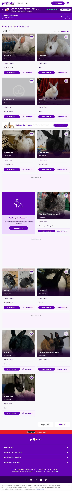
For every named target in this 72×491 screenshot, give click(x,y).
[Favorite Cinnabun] (31, 134)
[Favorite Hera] (31, 333)
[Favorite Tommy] (66, 81)
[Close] (69, 486)
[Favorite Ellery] (31, 272)
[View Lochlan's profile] (53, 47)
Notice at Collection (53, 469)
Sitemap (33, 469)
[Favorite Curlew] (31, 37)
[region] (36, 487)
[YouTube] (41, 480)
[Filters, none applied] (67, 16)
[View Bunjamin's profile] (18, 387)
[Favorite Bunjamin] (31, 377)
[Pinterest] (46, 480)
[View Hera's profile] (18, 343)
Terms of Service (41, 469)
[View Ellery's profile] (18, 282)
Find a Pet (20, 3)
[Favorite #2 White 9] (31, 81)
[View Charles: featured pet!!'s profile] (53, 205)
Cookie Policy (38, 471)
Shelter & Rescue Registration (20, 469)
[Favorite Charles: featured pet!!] (66, 195)
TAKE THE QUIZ (61, 125)
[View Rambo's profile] (53, 282)
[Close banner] (2, 9)
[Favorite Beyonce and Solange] (66, 333)
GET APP (65, 9)
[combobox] (65, 31)
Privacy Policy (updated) (18, 471)
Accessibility (30, 471)
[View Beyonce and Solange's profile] (53, 343)
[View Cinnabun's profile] (18, 144)
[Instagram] (36, 480)
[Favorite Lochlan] (66, 37)
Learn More (19, 228)
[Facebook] (26, 480)
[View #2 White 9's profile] (18, 91)
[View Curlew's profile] (18, 47)
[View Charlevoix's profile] (53, 144)
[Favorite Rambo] (66, 272)
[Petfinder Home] (8, 3)
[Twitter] (31, 480)
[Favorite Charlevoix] (66, 134)
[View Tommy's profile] (53, 91)
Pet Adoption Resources (18, 218)
